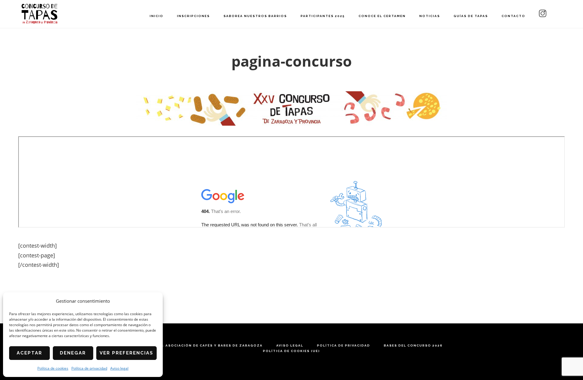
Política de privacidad (89, 368)
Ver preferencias (126, 353)
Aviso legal (119, 368)
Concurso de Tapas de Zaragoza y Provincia (39, 14)
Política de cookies (52, 368)
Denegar (73, 353)
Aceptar (29, 353)
